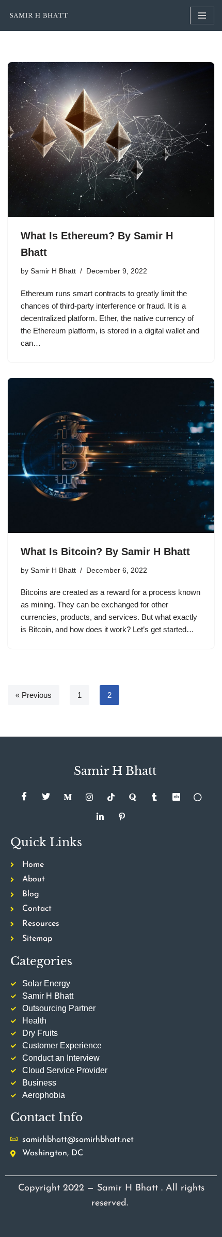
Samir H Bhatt (53, 271)
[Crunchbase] (176, 797)
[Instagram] (89, 797)
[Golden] (197, 797)
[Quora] (132, 797)
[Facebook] (24, 797)
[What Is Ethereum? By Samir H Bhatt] (111, 139)
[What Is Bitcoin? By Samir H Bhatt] (111, 455)
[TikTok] (111, 797)
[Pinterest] (122, 816)
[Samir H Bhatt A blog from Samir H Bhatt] (39, 15)
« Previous (33, 695)
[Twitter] (46, 797)
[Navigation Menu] (202, 15)
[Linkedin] (100, 816)
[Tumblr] (154, 797)
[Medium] (67, 797)
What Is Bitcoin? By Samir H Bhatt (105, 551)
